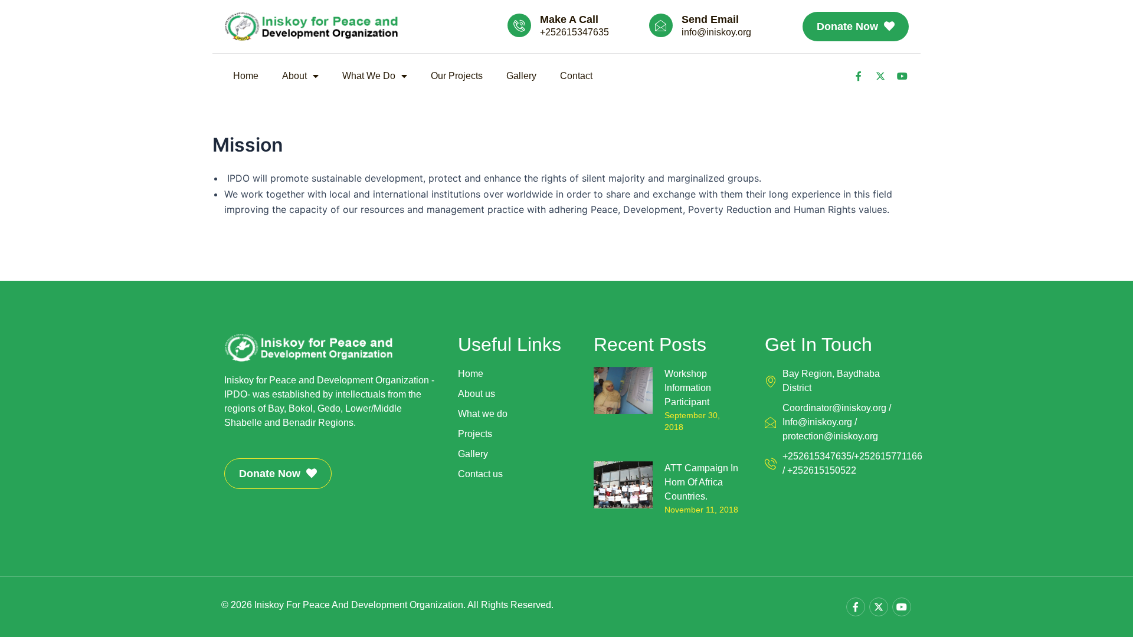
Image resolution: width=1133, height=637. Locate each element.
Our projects (457, 76)
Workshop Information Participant (687, 388)
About (294, 76)
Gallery (521, 76)
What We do (368, 76)
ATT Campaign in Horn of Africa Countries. (701, 482)
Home (245, 76)
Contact (576, 76)
